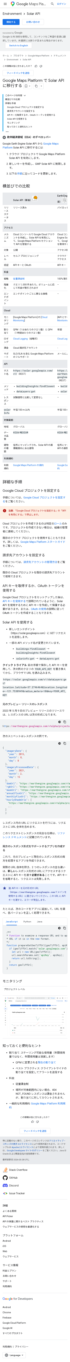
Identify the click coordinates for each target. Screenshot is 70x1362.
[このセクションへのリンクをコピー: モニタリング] (25, 982)
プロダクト (18, 55)
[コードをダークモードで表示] (59, 722)
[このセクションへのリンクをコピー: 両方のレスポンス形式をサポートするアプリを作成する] (8, 850)
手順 (19, 173)
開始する (11, 22)
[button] (27, 137)
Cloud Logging (20, 338)
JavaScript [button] (12, 921)
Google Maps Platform (38, 55)
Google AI (7, 1328)
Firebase (7, 1317)
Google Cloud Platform (14, 1323)
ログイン (61, 4)
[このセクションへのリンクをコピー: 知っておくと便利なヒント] (44, 1046)
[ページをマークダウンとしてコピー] (36, 86)
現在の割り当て (47, 1062)
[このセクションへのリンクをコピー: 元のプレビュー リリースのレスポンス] (50, 704)
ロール (58, 523)
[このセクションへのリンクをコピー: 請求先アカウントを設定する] (48, 555)
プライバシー (21, 1346)
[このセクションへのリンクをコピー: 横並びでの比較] (33, 186)
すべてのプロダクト (13, 1333)
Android (7, 1241)
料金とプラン (9, 1270)
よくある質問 (9, 1211)
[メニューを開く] (5, 4)
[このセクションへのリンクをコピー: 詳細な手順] (25, 482)
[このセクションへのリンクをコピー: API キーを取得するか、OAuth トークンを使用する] (19, 591)
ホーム (6, 55)
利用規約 (7, 1286)
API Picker (8, 1216)
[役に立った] (36, 66)
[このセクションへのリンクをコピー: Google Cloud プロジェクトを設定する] (63, 491)
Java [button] (39, 921)
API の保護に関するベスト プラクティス (23, 1221)
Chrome (7, 1312)
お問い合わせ (33, 22)
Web (5, 1251)
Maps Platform (38, 4)
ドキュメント (60, 55)
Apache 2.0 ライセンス (22, 1147)
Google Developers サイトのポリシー (24, 1150)
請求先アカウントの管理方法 (40, 562)
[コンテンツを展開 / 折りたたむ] (25, 95)
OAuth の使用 (38, 609)
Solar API (33, 14)
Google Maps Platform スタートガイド (43, 541)
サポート (7, 1281)
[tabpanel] (35, 949)
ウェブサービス (11, 1256)
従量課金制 (19, 278)
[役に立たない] (40, 66)
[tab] (12, 921)
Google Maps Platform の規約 (28, 465)
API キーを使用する (14, 601)
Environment (12, 14)
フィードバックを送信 (18, 73)
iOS (4, 1246)
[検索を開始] (52, 4)
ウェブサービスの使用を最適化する (21, 1226)
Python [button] (27, 921)
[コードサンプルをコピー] (64, 722)
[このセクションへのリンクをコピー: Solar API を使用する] (36, 623)
